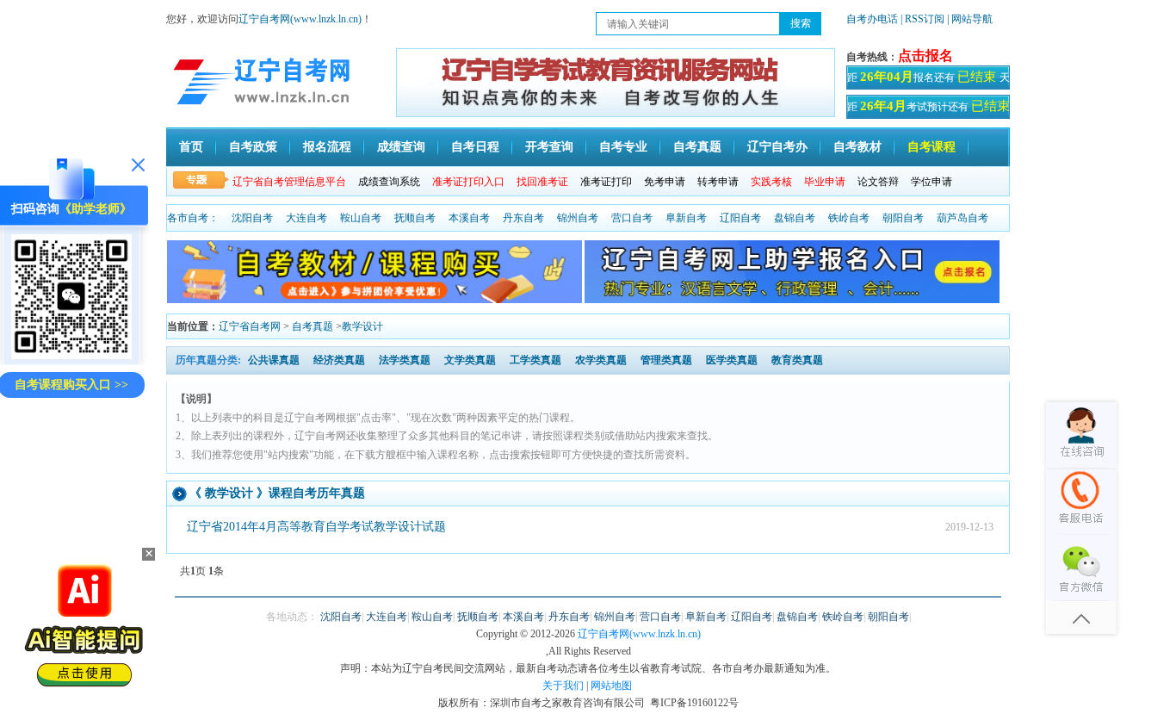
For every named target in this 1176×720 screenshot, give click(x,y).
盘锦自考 (794, 218)
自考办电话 (872, 19)
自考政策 (253, 146)
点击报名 (925, 55)
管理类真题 (666, 360)
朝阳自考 (903, 218)
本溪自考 (469, 218)
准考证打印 (606, 182)
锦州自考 (577, 218)
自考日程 (475, 146)
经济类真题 (339, 360)
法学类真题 (404, 360)
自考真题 (697, 146)
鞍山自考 (360, 218)
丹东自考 (523, 218)
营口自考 (632, 218)
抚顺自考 (415, 218)
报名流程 (327, 146)
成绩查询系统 (389, 182)
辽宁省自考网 (250, 326)
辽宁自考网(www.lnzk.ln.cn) (300, 19)
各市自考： (193, 218)
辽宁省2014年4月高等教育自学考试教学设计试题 (316, 526)
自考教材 (857, 146)
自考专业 (623, 146)
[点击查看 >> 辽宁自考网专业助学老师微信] (71, 355)
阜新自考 (686, 218)
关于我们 (563, 686)
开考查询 (549, 146)
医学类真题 (732, 360)
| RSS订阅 (922, 19)
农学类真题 (601, 360)
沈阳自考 (252, 218)
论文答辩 (878, 182)
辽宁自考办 (777, 146)
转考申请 (718, 182)
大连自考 (306, 218)
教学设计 (362, 326)
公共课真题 (274, 360)
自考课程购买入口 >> (71, 384)
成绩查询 (401, 146)
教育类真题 (797, 360)
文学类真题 (470, 360)
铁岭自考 (849, 218)
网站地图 (611, 686)
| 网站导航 (970, 19)
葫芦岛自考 (962, 218)
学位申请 (931, 182)
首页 (191, 146)
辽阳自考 (740, 218)
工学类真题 (535, 360)
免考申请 (664, 182)
